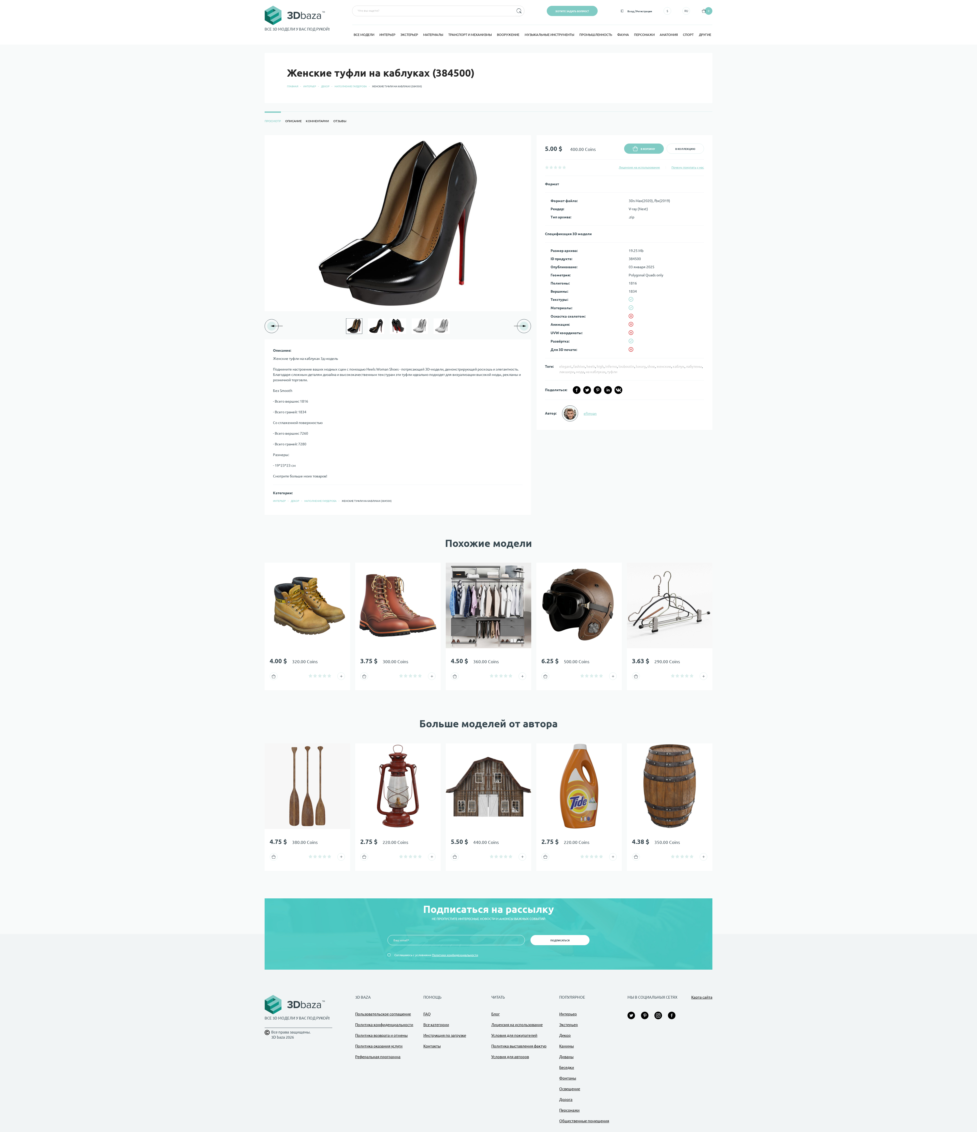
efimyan (590, 414)
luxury (641, 366)
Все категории (436, 1025)
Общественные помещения (584, 1121)
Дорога (565, 1099)
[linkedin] (608, 390)
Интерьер (387, 34)
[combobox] (432, 11)
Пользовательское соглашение (383, 1014)
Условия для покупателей (514, 1035)
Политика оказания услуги (379, 1046)
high (600, 366)
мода (580, 372)
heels (590, 366)
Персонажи (644, 34)
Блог (495, 1014)
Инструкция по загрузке (444, 1035)
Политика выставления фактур (519, 1046)
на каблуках (596, 372)
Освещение (569, 1089)
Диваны (566, 1057)
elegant (565, 366)
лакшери (566, 372)
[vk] (618, 390)
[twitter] (587, 390)
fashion (579, 366)
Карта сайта (701, 997)
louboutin (626, 366)
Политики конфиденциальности (455, 955)
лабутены (694, 366)
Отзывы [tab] (339, 121)
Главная (292, 86)
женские (663, 366)
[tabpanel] (488, 325)
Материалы (433, 34)
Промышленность (595, 34)
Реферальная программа (377, 1057)
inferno (611, 366)
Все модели (364, 34)
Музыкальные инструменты (549, 34)
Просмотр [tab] (273, 121)
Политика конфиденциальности (384, 1025)
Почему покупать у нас (687, 167)
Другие (705, 34)
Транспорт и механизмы (470, 34)
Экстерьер (409, 34)
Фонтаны (567, 1078)
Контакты (432, 1046)
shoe (651, 366)
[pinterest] (597, 390)
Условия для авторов (510, 1057)
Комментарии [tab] (317, 121)
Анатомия (669, 34)
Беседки (566, 1067)
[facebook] (577, 390)
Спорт (688, 34)
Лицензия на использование (639, 167)
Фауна (623, 34)
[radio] (547, 167)
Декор (325, 86)
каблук (678, 366)
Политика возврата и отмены (381, 1035)
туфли (612, 372)
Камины (566, 1046)
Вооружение (508, 34)
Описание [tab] (293, 121)
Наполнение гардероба (351, 86)
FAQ (427, 1014)
